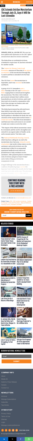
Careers (3, 385)
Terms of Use (5, 416)
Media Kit (4, 379)
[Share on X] (12, 439)
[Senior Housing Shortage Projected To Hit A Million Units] (24, 317)
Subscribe (29, 2)
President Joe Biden (16, 204)
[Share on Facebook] (20, 439)
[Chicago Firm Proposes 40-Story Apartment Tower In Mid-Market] (24, 336)
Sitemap (4, 419)
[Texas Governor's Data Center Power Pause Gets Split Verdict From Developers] (8, 236)
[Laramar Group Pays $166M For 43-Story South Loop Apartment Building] (24, 276)
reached (22, 167)
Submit (28, 215)
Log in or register (16, 190)
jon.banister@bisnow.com (23, 198)
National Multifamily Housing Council (16, 138)
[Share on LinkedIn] (4, 439)
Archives (4, 396)
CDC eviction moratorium (19, 201)
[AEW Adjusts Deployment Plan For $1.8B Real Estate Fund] (24, 256)
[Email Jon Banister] (18, 20)
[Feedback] (16, 430)
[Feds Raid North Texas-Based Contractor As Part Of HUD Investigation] (24, 296)
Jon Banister (10, 198)
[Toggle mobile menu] (2, 2)
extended (19, 82)
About (3, 376)
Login (3, 422)
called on (17, 173)
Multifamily (29, 5)
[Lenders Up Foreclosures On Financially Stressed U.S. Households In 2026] (8, 256)
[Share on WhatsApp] (29, 439)
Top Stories (5, 405)
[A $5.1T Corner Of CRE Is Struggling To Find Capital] (8, 336)
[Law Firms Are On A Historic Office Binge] (8, 296)
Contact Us (5, 388)
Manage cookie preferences (10, 425)
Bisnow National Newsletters (13, 351)
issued (12, 80)
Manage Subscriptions (8, 399)
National (23, 5)
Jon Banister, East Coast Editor (9, 20)
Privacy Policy (6, 413)
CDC (11, 201)
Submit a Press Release (9, 382)
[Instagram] (13, 430)
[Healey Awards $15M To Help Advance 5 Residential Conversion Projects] (8, 276)
